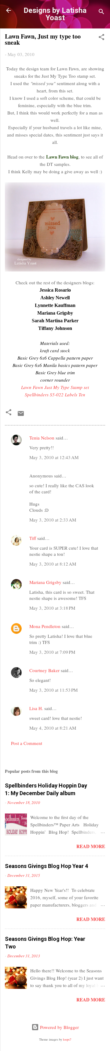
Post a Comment (26, 743)
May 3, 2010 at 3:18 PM (52, 608)
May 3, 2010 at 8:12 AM (52, 564)
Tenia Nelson (41, 438)
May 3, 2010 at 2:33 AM (52, 520)
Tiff (32, 538)
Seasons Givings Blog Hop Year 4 (46, 866)
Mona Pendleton (45, 626)
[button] (101, 38)
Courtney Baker (44, 670)
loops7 (67, 1039)
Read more (90, 846)
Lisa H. (36, 708)
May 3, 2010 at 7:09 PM (52, 652)
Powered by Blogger (59, 1027)
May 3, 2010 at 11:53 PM (53, 690)
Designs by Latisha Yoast (55, 14)
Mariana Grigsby (45, 582)
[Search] (101, 12)
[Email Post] (20, 415)
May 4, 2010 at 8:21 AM (52, 728)
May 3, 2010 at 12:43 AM (54, 457)
